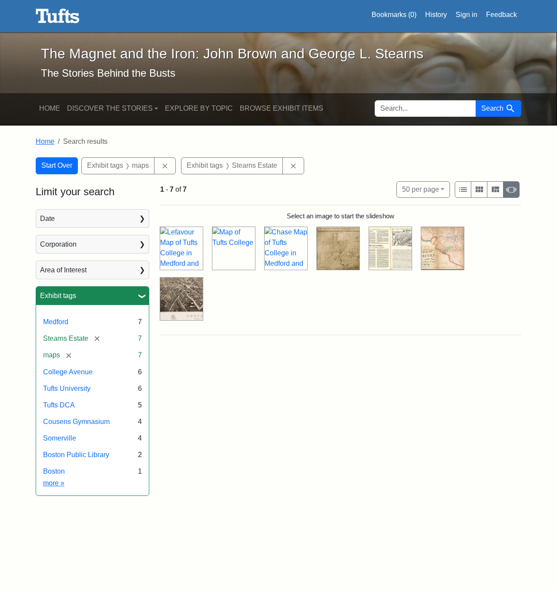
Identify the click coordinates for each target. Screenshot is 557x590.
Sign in (466, 14)
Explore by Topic (199, 108)
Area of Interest (63, 270)
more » (53, 483)
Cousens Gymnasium (76, 421)
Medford (55, 322)
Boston (54, 471)
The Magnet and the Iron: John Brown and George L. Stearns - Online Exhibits (58, 16)
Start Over (56, 165)
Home (49, 108)
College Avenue (68, 372)
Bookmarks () (394, 14)
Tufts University (67, 388)
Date (47, 218)
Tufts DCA (59, 405)
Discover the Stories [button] (110, 108)
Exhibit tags (58, 295)
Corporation (58, 244)
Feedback (501, 14)
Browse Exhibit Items (281, 108)
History (436, 14)
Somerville (59, 438)
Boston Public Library (76, 454)
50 (420, 189)
